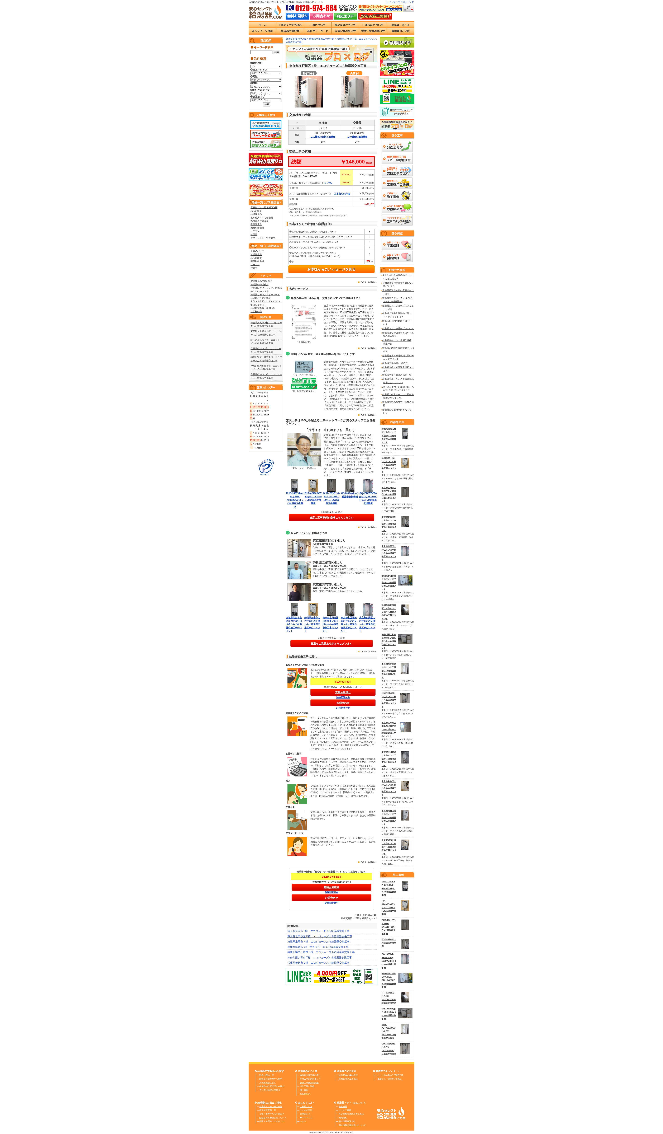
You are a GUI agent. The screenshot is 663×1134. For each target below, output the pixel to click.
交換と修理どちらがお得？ (271, 1114)
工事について (317, 25)
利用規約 (343, 1118)
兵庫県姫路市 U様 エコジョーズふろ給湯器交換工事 (318, 962)
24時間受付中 (343, 697)
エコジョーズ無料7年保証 (390, 1079)
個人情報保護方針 (347, 1121)
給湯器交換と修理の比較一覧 (396, 375)
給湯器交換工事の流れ (310, 1075)
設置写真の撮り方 (345, 31)
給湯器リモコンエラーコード (265, 294)
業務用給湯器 (257, 227)
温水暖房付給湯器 (259, 221)
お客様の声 (256, 311)
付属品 (254, 234)
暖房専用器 (256, 224)
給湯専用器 (256, 214)
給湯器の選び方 (290, 31)
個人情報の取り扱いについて (352, 1125)
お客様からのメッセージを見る (331, 269)
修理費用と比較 (401, 31)
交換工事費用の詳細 (309, 1082)
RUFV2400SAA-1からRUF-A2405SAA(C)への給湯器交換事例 (295, 500)
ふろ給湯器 (256, 211)
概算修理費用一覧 (267, 1110)
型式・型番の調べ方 (373, 31)
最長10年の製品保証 (348, 1075)
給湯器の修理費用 (259, 284)
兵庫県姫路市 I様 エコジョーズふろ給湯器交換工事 (317, 946)
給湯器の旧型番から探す (270, 1079)
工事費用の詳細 (342, 193)
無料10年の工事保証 (348, 1079)
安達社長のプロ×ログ (261, 281)
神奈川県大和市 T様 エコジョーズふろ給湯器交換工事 (319, 957)
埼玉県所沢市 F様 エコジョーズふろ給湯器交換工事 (318, 931)
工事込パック (257, 251)
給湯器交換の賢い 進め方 (395, 363)
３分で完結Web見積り (269, 1090)
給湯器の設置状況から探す (271, 1086)
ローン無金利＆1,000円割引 (391, 1075)
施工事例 (304, 1090)
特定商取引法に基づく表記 (351, 1114)
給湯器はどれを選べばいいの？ (398, 328)
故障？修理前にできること (271, 1121)
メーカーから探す (267, 1082)
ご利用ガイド (407, 2)
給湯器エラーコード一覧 (270, 1106)
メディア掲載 (345, 1110)
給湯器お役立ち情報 (261, 298)
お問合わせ (305, 1114)
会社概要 (343, 1106)
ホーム (262, 25)
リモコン (255, 231)
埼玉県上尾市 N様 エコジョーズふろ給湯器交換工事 (318, 941)
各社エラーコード (317, 31)
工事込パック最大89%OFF (264, 207)
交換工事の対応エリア (310, 1079)
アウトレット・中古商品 (263, 238)
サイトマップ (393, 2)
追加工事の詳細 (307, 1086)
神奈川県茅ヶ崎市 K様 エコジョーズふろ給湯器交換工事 (321, 952)
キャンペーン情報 (262, 31)
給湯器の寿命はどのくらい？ (272, 1118)
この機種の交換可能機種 (323, 136)
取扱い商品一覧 (266, 1075)
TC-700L (328, 182)
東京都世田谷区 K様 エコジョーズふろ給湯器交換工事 (319, 936)
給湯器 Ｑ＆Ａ (401, 25)
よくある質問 (306, 1110)
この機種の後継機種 (357, 136)
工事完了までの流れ (290, 25)
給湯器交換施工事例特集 (263, 308)
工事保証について (373, 25)
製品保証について (345, 25)
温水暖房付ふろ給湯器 (262, 217)
